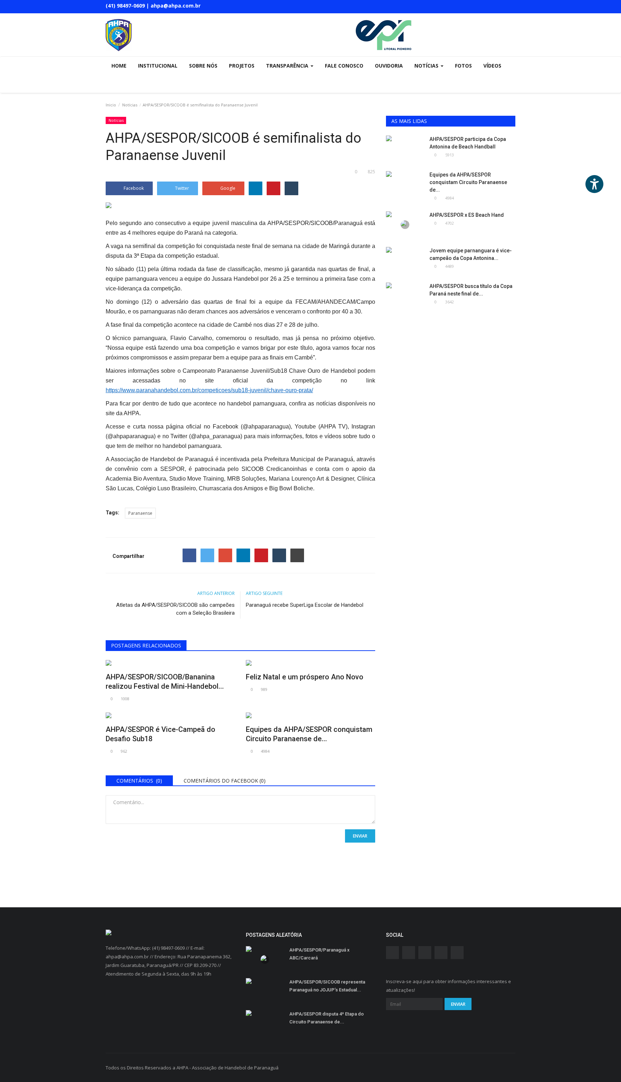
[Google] (225, 555)
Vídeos (492, 65)
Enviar (360, 836)
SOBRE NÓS (203, 65)
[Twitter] (207, 555)
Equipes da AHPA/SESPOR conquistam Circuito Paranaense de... (309, 734)
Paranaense (140, 513)
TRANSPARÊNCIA (288, 65)
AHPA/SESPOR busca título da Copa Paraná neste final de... (470, 290)
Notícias (129, 104)
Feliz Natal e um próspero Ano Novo (304, 677)
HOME (118, 65)
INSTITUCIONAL (158, 65)
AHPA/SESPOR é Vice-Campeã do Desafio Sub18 (160, 734)
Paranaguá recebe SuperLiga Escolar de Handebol (304, 605)
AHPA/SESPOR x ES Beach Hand (466, 215)
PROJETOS (241, 65)
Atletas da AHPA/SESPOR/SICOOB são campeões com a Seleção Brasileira (175, 609)
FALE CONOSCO (344, 65)
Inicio (111, 104)
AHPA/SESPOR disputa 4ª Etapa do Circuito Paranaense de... (326, 1017)
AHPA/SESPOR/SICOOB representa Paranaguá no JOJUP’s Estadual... (327, 985)
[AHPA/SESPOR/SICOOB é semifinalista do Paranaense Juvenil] (240, 206)
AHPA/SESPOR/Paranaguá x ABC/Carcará (319, 953)
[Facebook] (189, 555)
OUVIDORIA (389, 65)
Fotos (463, 65)
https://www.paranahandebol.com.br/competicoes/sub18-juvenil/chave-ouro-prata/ (209, 390)
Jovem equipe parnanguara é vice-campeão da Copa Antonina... (470, 254)
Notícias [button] (427, 65)
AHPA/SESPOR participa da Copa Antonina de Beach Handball (467, 143)
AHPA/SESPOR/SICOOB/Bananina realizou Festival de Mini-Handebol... (165, 682)
